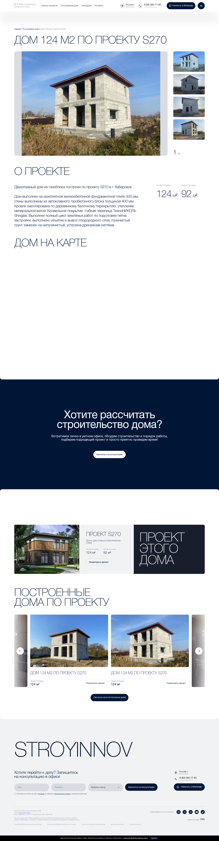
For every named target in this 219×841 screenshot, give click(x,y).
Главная (17, 29)
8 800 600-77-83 (152, 5)
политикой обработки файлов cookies (135, 838)
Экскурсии (86, 6)
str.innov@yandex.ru (25, 812)
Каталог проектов (49, 6)
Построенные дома (69, 6)
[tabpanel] (189, 61)
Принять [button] (154, 838)
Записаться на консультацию (109, 454)
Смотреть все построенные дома (109, 697)
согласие (41, 794)
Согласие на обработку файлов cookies (93, 824)
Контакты (99, 6)
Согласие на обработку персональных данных (61, 824)
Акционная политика (117, 824)
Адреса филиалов (135, 824)
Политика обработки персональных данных (28, 824)
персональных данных (62, 794)
